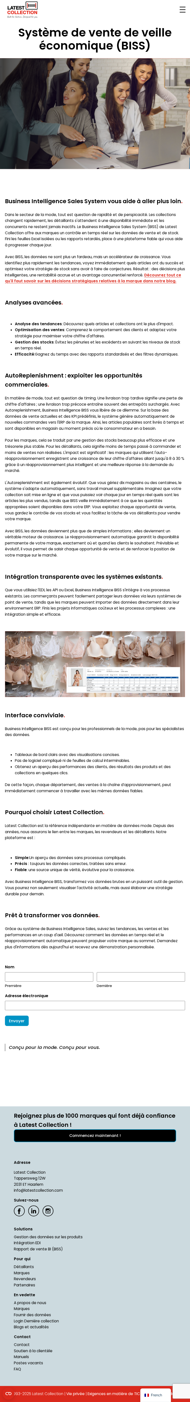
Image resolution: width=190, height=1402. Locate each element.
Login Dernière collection (36, 1321)
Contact (22, 1344)
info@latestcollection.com (38, 1190)
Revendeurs (25, 1278)
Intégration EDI (27, 1242)
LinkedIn (33, 1210)
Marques (22, 1273)
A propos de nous (30, 1302)
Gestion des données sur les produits (48, 1237)
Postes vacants (28, 1363)
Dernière (104, 985)
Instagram (48, 1210)
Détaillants (24, 1266)
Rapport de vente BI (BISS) (38, 1249)
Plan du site (171, 1393)
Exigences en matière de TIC (114, 1393)
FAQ (17, 1369)
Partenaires (24, 1285)
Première (13, 985)
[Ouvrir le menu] (183, 10)
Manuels (21, 1356)
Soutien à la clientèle (33, 1350)
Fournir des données (32, 1314)
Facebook (19, 1210)
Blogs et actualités (31, 1327)
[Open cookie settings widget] (8, 1394)
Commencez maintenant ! (95, 1135)
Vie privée (75, 1393)
